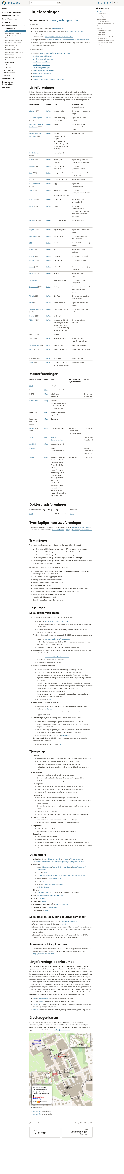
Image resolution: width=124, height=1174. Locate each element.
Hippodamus (33, 401)
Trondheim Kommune (69, 921)
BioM (31, 386)
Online (31, 267)
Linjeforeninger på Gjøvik (41, 68)
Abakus (31, 111)
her (50, 699)
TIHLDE (31, 320)
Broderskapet (57, 875)
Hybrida (32, 199)
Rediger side (35, 1123)
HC (30, 180)
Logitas (31, 230)
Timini (31, 296)
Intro (31, 190)
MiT (30, 243)
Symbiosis (32, 444)
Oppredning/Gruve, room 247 (82, 530)
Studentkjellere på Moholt (42, 74)
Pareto (31, 349)
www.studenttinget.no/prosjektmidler (58, 639)
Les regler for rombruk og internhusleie (59, 37)
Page (72, 514)
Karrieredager (38, 76)
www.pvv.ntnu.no (58, 530)
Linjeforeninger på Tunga (41, 62)
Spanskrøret (33, 287)
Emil (30, 173)
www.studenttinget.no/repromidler (57, 657)
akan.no (49, 709)
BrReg (48, 111)
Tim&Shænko (34, 345)
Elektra (31, 166)
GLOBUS (32, 448)
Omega (31, 260)
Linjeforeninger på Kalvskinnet (43, 59)
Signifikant (33, 280)
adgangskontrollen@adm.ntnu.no (44, 954)
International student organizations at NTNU (48, 79)
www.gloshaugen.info (63, 20)
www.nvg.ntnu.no (78, 527)
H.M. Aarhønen (34, 184)
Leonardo (32, 220)
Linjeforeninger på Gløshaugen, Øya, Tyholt (55, 53)
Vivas (31, 303)
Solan (31, 437)
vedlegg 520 (37, 1111)
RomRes (64, 924)
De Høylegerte (34, 153)
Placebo (32, 274)
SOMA (31, 457)
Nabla (31, 250)
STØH (31, 362)
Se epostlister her (58, 28)
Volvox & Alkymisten (36, 309)
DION (31, 514)
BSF (64, 875)
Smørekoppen (43, 998)
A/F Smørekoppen (35, 118)
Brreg (48, 338)
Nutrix (31, 256)
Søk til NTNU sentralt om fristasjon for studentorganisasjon (68, 40)
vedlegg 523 (65, 735)
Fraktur (31, 316)
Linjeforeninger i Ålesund (41, 65)
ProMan (32, 428)
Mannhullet (33, 236)
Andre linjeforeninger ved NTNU (44, 71)
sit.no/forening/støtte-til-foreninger (57, 621)
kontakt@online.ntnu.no (74, 31)
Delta (31, 160)
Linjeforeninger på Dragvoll (42, 56)
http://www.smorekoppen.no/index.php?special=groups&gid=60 (55, 862)
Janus (31, 206)
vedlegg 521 (37, 1114)
